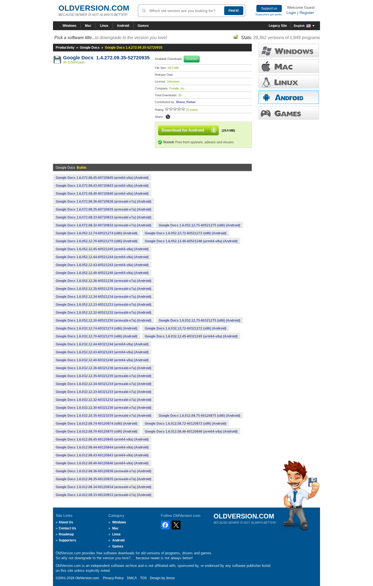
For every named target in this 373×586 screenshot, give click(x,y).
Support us (269, 8)
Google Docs (90, 47)
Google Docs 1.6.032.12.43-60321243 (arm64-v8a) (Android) (102, 352)
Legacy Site (278, 26)
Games (143, 26)
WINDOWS (289, 50)
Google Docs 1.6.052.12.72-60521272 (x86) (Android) (185, 233)
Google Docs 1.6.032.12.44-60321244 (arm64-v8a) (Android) (102, 344)
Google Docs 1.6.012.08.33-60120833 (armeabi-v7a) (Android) (103, 495)
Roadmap (66, 534)
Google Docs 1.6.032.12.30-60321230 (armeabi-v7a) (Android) (103, 408)
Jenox (170, 578)
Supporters (67, 540)
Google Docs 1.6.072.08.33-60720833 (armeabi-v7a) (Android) (103, 217)
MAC (289, 66)
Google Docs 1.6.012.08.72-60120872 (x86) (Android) (185, 423)
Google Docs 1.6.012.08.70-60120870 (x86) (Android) (96, 431)
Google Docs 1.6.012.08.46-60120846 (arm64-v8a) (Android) (191, 431)
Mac (88, 26)
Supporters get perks (268, 14)
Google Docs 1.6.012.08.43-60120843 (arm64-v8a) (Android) (102, 455)
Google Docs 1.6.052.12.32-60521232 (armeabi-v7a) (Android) (103, 312)
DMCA (132, 578)
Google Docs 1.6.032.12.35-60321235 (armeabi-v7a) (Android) (103, 376)
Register (307, 12)
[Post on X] (168, 117)
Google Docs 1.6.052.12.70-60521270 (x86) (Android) (96, 241)
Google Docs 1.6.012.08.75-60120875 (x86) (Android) (199, 416)
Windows (69, 26)
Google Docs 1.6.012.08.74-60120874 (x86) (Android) (96, 423)
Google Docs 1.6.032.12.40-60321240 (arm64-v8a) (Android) (102, 360)
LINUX (289, 81)
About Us (66, 522)
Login (291, 12)
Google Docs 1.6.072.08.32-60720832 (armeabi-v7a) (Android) (103, 225)
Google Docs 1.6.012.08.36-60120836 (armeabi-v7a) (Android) (103, 471)
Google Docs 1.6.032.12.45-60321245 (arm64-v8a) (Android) (191, 336)
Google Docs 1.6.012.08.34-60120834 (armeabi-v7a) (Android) (103, 487)
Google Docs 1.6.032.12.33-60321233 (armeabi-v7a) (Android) (103, 392)
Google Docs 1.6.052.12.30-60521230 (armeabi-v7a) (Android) (103, 320)
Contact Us (67, 528)
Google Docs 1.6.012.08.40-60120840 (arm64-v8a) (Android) (102, 463)
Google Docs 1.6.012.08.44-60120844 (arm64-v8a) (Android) (102, 447)
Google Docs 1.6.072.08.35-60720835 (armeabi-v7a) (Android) (103, 209)
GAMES (289, 112)
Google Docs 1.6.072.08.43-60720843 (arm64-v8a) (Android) (102, 186)
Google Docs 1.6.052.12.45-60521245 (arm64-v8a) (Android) (102, 249)
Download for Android (183, 130)
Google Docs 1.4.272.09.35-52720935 (106, 57)
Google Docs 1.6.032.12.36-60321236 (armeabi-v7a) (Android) (103, 368)
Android (123, 26)
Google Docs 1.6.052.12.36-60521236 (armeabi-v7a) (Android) (103, 281)
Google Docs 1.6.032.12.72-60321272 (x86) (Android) (185, 328)
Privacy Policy (113, 578)
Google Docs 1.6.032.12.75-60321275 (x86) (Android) (199, 320)
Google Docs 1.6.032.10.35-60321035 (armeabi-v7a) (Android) (103, 416)
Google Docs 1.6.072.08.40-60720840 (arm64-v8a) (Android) (102, 194)
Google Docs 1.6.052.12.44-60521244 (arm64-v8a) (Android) (102, 257)
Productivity (65, 47)
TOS (143, 578)
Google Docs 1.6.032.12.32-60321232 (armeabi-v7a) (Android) (103, 400)
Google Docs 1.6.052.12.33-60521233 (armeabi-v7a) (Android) (103, 305)
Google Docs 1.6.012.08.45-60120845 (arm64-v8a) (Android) (102, 439)
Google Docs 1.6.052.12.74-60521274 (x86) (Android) (96, 233)
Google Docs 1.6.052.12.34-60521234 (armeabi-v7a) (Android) (103, 297)
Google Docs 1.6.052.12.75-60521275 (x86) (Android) (199, 225)
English (299, 25)
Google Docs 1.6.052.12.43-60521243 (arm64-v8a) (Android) (102, 265)
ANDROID (289, 97)
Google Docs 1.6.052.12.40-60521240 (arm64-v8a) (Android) (102, 273)
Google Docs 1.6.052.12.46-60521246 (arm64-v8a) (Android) (191, 241)
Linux (104, 26)
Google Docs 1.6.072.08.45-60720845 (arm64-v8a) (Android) (102, 178)
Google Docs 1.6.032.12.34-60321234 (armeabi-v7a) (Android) (103, 384)
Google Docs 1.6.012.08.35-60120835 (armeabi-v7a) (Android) (103, 479)
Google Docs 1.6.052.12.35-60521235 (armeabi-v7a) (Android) (103, 289)
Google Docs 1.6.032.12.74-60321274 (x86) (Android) (96, 328)
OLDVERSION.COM (93, 8)
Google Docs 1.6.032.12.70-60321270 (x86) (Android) (96, 336)
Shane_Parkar (186, 102)
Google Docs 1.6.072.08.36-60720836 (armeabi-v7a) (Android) (103, 201)
